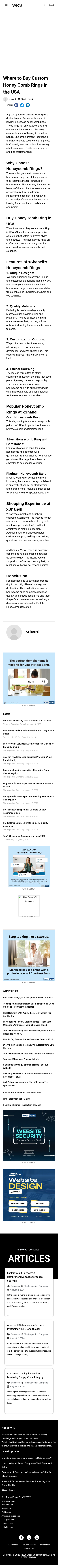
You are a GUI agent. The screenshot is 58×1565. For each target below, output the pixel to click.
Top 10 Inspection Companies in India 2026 (24, 836)
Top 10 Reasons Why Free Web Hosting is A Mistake (28, 1053)
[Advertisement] (29, 41)
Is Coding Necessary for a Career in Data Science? (27, 720)
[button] (44, 5)
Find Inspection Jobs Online (16, 1099)
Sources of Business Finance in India (21, 1059)
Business (15, 1286)
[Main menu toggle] (6, 5)
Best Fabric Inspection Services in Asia (22, 1092)
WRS (17, 5)
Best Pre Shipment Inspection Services (22, 1105)
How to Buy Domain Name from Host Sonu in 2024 (28, 1039)
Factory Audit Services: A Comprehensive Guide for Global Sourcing (25, 1277)
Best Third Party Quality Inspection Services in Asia (28, 997)
